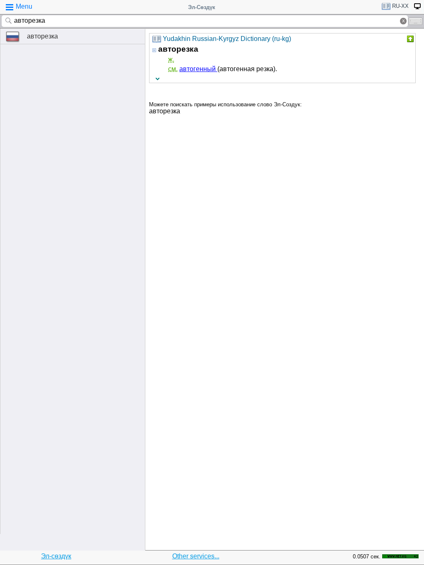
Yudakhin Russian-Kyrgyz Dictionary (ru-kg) (227, 38)
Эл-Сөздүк (201, 7)
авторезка (42, 36)
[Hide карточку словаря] (409, 39)
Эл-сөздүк (56, 556)
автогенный (198, 68)
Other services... (195, 556)
